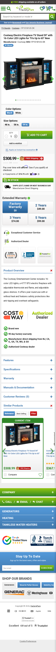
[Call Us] (53, 8)
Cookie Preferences (28, 641)
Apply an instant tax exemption (22, 150)
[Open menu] (3, 8)
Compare (12, 474)
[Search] (9, 9)
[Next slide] (52, 451)
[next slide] (52, 79)
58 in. (16, 124)
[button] (40, 474)
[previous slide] (4, 79)
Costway (15, 28)
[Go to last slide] (4, 451)
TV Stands (5, 28)
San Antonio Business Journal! (39, 23)
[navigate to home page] (25, 8)
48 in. (7, 124)
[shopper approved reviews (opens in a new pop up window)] (11, 255)
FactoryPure (36, 606)
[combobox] (25, 17)
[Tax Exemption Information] (37, 150)
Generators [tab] (9, 585)
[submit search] (52, 17)
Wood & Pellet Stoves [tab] (29, 585)
